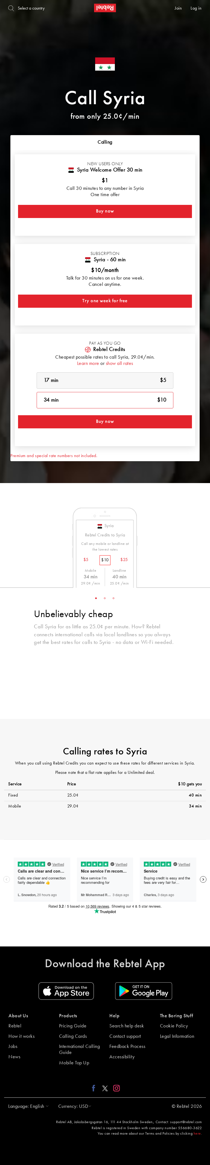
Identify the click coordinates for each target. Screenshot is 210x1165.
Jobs (12, 1046)
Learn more (88, 363)
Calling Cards (73, 1036)
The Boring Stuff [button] (176, 1015)
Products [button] (68, 1015)
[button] (27, 1106)
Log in (196, 8)
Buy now (105, 211)
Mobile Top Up (74, 1063)
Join (178, 8)
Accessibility (122, 1056)
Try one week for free (105, 300)
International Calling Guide (79, 1049)
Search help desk (126, 1026)
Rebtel (14, 1026)
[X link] (105, 1088)
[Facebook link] (95, 1088)
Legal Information (177, 1036)
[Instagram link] (115, 1088)
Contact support (125, 1036)
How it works (21, 1036)
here (197, 1133)
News (14, 1056)
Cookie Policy (174, 1026)
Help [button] (114, 1015)
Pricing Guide (73, 1026)
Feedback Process (127, 1046)
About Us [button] (18, 1015)
